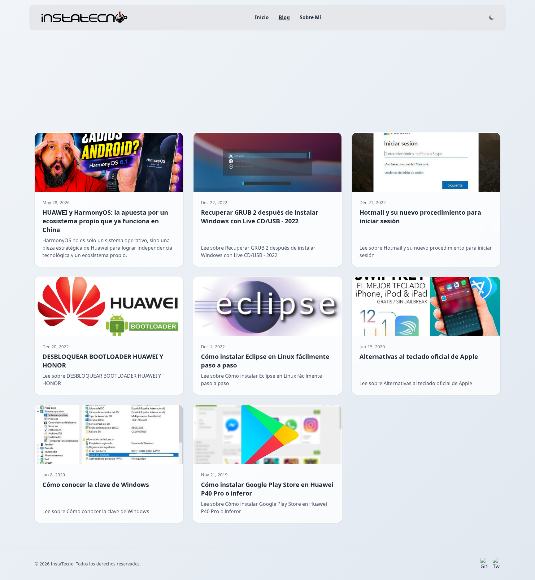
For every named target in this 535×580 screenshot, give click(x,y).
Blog (284, 17)
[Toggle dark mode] (491, 17)
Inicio (262, 17)
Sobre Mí (310, 17)
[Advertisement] (267, 76)
